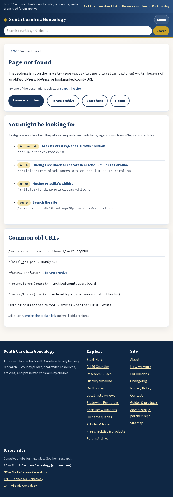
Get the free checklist (100, 6)
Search (161, 31)
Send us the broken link (39, 315)
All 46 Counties (97, 366)
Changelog (138, 381)
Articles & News (98, 424)
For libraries (139, 374)
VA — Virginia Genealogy (20, 485)
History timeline (99, 381)
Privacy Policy (140, 388)
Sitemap (136, 423)
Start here (94, 100)
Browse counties (135, 6)
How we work (140, 366)
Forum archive (63, 100)
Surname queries (99, 417)
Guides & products (144, 402)
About (135, 359)
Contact (136, 395)
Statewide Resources (102, 402)
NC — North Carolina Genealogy (25, 472)
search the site (70, 88)
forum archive (56, 272)
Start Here (94, 359)
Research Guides (99, 374)
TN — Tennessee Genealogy (23, 479)
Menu (161, 19)
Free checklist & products (105, 431)
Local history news (100, 395)
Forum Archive (97, 438)
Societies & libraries (101, 409)
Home (12, 51)
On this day (160, 6)
